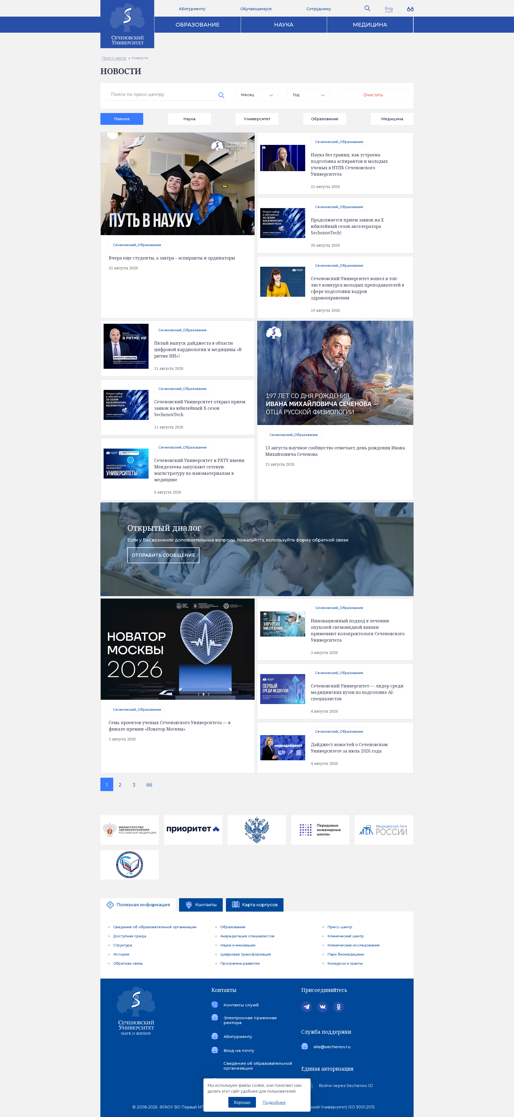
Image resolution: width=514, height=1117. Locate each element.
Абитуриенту (192, 8)
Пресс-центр (339, 927)
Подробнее (274, 1102)
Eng (389, 8)
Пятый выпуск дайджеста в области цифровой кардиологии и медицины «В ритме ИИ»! (197, 349)
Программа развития (240, 963)
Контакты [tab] (206, 904)
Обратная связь (128, 963)
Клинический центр (345, 936)
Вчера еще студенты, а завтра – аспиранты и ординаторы (172, 258)
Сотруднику (319, 8)
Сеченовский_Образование (137, 245)
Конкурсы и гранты (345, 963)
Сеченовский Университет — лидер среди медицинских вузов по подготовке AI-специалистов (357, 692)
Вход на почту (239, 1050)
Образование (198, 24)
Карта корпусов (260, 904)
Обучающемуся (255, 8)
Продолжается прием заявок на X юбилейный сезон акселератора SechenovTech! (347, 226)
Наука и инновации (237, 945)
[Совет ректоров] (129, 864)
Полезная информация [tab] (143, 904)
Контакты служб (241, 1005)
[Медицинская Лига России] (383, 830)
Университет (257, 118)
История (121, 954)
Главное (122, 118)
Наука (283, 24)
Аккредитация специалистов (247, 936)
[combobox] (256, 95)
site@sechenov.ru (332, 1046)
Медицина (370, 24)
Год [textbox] (296, 94)
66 (149, 785)
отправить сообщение (163, 555)
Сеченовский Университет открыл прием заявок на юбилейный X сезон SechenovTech (199, 408)
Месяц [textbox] (247, 94)
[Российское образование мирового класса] (193, 829)
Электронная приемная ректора (250, 1020)
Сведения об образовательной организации (154, 927)
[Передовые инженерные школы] (320, 830)
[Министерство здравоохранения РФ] (129, 830)
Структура (122, 945)
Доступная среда (129, 936)
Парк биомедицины (345, 954)
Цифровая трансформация (245, 954)
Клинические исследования (353, 945)
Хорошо (242, 1102)
